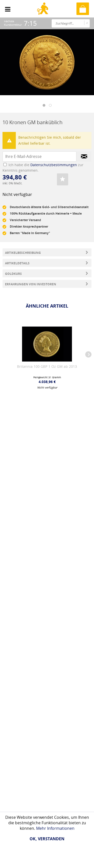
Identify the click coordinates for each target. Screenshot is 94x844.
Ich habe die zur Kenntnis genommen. (43, 167)
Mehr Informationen (55, 828)
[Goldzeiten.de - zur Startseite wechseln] (43, 12)
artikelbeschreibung (23, 253)
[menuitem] (7, 7)
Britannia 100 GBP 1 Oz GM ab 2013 (47, 366)
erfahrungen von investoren (30, 284)
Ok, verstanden (47, 839)
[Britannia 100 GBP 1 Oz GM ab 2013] (47, 344)
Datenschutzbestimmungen (53, 164)
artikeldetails (17, 263)
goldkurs (13, 274)
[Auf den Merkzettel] (62, 179)
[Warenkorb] (82, 8)
